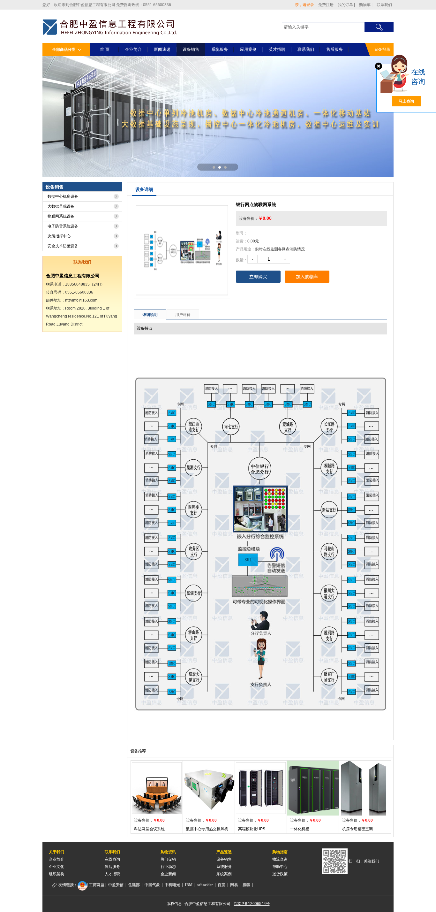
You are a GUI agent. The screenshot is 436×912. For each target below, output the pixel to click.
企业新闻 (168, 874)
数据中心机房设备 (63, 196)
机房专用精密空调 (357, 829)
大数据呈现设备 (61, 206)
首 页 (104, 49)
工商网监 (96, 885)
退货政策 (280, 874)
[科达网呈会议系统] (157, 788)
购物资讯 (168, 852)
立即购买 (258, 276)
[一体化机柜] (313, 788)
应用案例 (248, 49)
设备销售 (191, 49)
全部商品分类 (64, 49)
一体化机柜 (299, 829)
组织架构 (56, 874)
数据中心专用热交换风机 (207, 829)
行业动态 (168, 866)
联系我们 (384, 5)
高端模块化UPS (251, 829)
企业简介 (133, 49)
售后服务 (334, 49)
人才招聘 (112, 874)
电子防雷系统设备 (63, 226)
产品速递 (224, 852)
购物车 (365, 5)
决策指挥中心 (59, 236)
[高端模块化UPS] (261, 788)
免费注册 (326, 5)
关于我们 (56, 852)
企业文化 (56, 866)
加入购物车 (307, 276)
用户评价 (183, 314)
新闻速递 (162, 49)
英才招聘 (277, 49)
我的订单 (346, 5)
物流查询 (280, 859)
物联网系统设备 (61, 216)
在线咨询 (112, 859)
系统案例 (224, 874)
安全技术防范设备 (63, 246)
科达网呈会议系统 (149, 829)
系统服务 (219, 49)
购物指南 (280, 852)
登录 (310, 5)
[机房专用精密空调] (365, 788)
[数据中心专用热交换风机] (209, 788)
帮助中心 (280, 866)
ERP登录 (382, 49)
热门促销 (168, 859)
